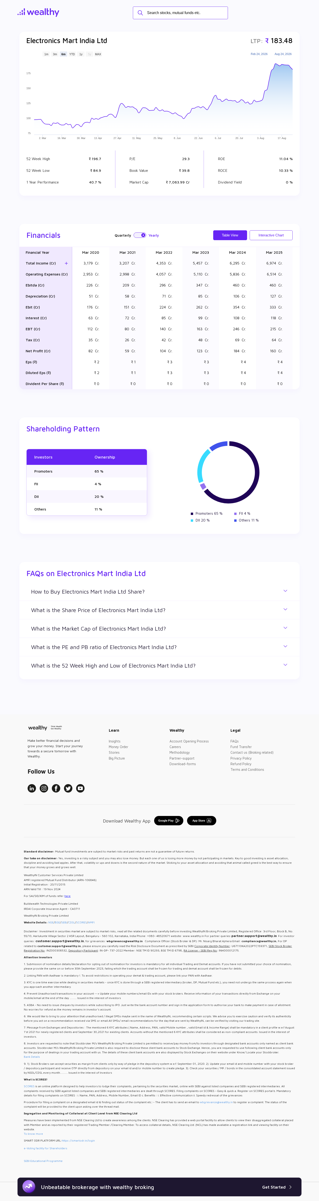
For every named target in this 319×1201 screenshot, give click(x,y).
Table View (230, 235)
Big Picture (117, 758)
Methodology (180, 752)
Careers (175, 747)
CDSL (71, 922)
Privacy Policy (241, 758)
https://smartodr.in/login (78, 1140)
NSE (51, 922)
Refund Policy (241, 764)
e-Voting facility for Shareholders (45, 1148)
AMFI (91, 922)
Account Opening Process (189, 741)
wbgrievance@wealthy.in (216, 1102)
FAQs (234, 741)
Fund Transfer (241, 747)
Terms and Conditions (247, 769)
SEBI (64, 922)
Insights (115, 741)
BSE (57, 922)
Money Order (118, 747)
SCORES (81, 922)
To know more (33, 1133)
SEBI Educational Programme (43, 1161)
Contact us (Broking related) (251, 752)
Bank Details (32, 1056)
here (67, 896)
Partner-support (182, 758)
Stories (114, 752)
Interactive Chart (271, 235)
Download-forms (183, 764)
